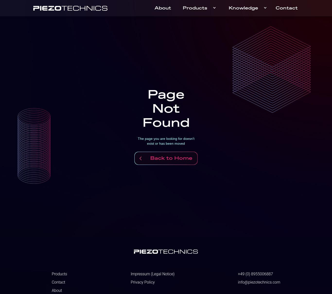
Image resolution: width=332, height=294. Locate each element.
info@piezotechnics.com (259, 282)
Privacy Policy (143, 282)
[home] (70, 8)
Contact (287, 8)
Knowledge (243, 8)
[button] (200, 8)
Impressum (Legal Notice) (153, 274)
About (163, 8)
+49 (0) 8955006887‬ (255, 274)
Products (195, 8)
